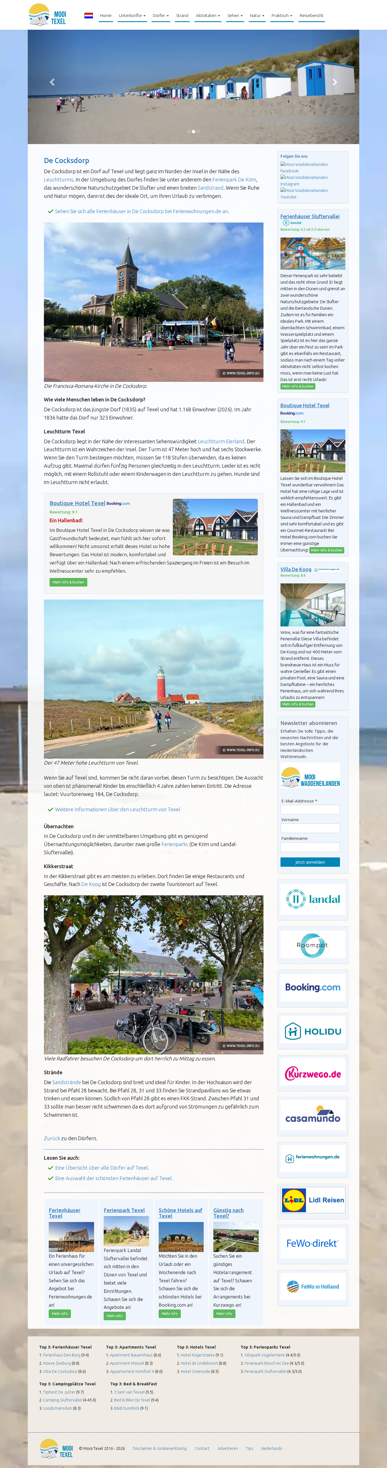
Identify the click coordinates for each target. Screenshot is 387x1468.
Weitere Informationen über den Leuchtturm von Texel (117, 809)
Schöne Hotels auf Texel (181, 1213)
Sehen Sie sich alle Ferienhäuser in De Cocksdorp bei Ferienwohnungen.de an (141, 211)
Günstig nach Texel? (228, 1213)
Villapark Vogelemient (264, 1355)
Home (106, 15)
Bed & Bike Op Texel (132, 1400)
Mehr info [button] (60, 1313)
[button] (53, 82)
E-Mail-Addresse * (299, 801)
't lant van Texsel (130, 1392)
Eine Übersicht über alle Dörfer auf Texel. (102, 1167)
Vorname (290, 819)
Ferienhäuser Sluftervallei (310, 216)
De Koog (91, 884)
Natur (255, 15)
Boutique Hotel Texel (77, 503)
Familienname (294, 838)
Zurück (52, 1138)
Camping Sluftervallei (62, 1400)
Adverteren (228, 1448)
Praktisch (281, 15)
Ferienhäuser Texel (64, 1213)
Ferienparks (174, 844)
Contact (202, 1448)
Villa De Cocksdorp (60, 1371)
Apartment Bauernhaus (131, 1355)
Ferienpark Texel (124, 1210)
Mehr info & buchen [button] (68, 582)
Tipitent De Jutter (59, 1392)
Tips (249, 1448)
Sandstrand (211, 188)
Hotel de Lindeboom (199, 1363)
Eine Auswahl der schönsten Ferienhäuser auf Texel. (114, 1178)
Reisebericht (312, 15)
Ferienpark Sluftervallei (265, 1371)
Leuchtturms (58, 179)
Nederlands (271, 1448)
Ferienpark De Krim (234, 179)
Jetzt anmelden (310, 862)
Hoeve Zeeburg (57, 1363)
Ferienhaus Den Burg (61, 1355)
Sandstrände (66, 1082)
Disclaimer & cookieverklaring (160, 1448)
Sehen (233, 15)
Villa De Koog (296, 569)
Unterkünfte (131, 15)
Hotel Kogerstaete (198, 1355)
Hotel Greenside (195, 1371)
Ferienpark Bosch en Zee (266, 1363)
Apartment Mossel (127, 1363)
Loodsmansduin (57, 1408)
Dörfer (159, 15)
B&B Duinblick (127, 1408)
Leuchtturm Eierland (221, 441)
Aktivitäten (206, 15)
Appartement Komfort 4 (132, 1371)
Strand (182, 15)
